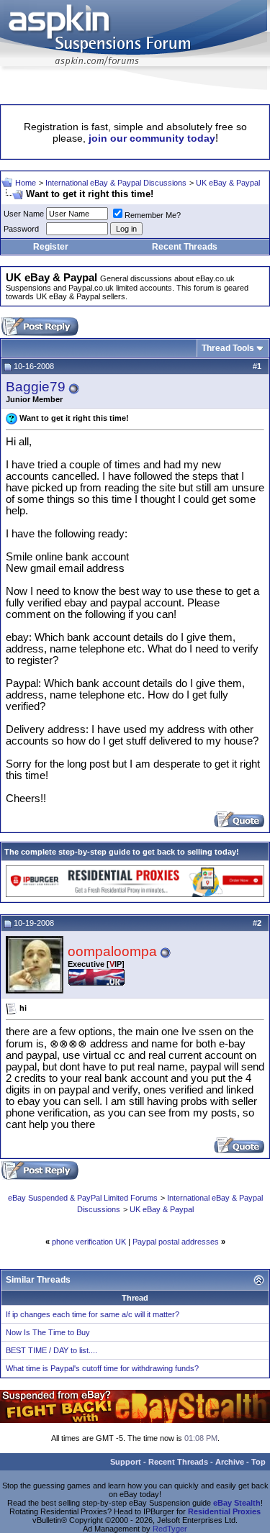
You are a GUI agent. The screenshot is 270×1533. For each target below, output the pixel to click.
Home (25, 182)
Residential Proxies (224, 1511)
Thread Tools (228, 348)
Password (21, 228)
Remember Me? (153, 215)
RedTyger (170, 1528)
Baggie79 (36, 386)
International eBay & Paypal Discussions (115, 182)
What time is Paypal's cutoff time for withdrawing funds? (102, 1368)
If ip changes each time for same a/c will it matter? (92, 1314)
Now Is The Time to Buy (48, 1332)
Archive (229, 1461)
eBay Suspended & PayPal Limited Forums (83, 1197)
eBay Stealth (237, 1502)
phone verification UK (89, 1241)
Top (258, 1461)
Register (50, 247)
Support (125, 1461)
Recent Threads (184, 247)
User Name (24, 213)
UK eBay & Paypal (228, 182)
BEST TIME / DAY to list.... (51, 1350)
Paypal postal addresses (175, 1241)
